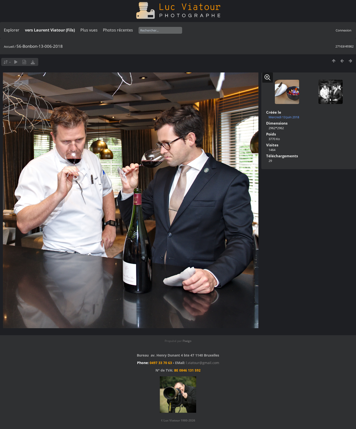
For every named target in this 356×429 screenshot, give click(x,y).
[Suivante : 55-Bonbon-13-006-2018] (350, 61)
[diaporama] (16, 62)
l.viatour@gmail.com (202, 362)
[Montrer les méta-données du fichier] (24, 62)
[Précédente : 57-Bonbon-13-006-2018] (342, 61)
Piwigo (187, 341)
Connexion (343, 30)
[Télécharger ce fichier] (33, 62)
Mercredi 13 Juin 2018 (284, 117)
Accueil (9, 46)
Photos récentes (118, 30)
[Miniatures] (333, 61)
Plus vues (89, 30)
